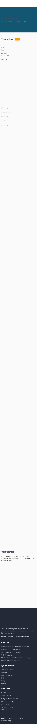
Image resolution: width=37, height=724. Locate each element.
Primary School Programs (10, 649)
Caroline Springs (7, 707)
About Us (4, 672)
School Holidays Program (10, 660)
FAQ (2, 678)
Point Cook (5, 705)
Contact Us (5, 683)
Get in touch (5, 693)
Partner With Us (7, 675)
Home (3, 21)
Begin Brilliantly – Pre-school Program (15, 647)
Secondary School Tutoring (11, 652)
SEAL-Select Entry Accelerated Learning (15, 658)
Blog (3, 681)
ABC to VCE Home (7, 670)
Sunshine (4, 709)
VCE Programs (6, 655)
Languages (12, 21)
